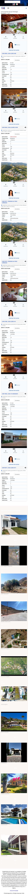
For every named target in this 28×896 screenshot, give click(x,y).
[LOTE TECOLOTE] (14, 583)
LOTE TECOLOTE (4, 594)
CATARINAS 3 (4, 763)
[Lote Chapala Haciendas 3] (14, 555)
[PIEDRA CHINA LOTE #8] (14, 611)
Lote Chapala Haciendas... (7, 566)
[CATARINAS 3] (14, 752)
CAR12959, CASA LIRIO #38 (9, 53)
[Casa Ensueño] (14, 814)
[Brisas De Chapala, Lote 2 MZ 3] (14, 666)
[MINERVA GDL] (14, 845)
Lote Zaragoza (4, 704)
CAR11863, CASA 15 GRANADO (10, 394)
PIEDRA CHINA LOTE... (6, 621)
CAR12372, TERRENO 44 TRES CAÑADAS (9, 262)
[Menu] (8, 8)
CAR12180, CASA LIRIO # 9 (9, 321)
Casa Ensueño (4, 824)
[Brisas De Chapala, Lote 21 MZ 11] (14, 638)
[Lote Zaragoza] (14, 694)
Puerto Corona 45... (5, 793)
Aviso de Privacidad (14, 890)
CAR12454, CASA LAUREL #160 (10, 127)
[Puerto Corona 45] (14, 783)
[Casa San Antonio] (14, 525)
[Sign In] (26, 8)
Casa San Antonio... (5, 535)
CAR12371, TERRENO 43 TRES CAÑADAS (9, 202)
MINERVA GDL (4, 855)
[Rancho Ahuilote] (14, 721)
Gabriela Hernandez (14, 50)
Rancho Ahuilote (4, 732)
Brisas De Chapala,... (5, 648)
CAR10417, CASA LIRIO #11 (9, 467)
